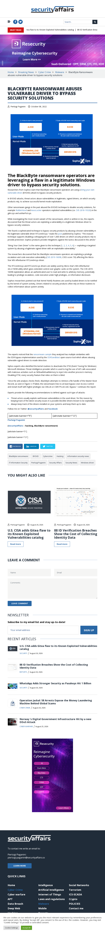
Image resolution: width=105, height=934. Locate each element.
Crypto (73, 899)
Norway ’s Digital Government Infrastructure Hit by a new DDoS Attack (55, 720)
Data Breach (15, 903)
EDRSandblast (53, 357)
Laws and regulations (51, 899)
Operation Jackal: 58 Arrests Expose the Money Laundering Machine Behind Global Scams (56, 702)
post (60, 233)
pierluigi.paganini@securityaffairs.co (26, 857)
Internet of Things (49, 894)
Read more (15, 544)
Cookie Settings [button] (11, 927)
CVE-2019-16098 (54, 257)
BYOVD (36, 456)
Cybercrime (47, 456)
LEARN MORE (19, 865)
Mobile (42, 908)
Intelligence (45, 885)
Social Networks (79, 885)
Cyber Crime (44, 72)
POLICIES (74, 903)
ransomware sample (42, 354)
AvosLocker (36, 210)
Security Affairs (55, 462)
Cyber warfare (26, 726)
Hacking (60, 456)
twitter (49, 446)
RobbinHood (21, 210)
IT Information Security (18, 462)
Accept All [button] (26, 927)
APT (10, 899)
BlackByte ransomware (18, 456)
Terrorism (75, 889)
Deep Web (14, 908)
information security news (78, 456)
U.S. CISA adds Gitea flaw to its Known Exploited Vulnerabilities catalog (37, 29)
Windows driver (87, 462)
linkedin (33, 446)
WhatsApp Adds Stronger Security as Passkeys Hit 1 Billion (55, 683)
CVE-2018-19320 (83, 210)
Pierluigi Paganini (18, 106)
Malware (59, 72)
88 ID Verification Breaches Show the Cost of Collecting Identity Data (75, 534)
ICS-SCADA (75, 894)
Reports (23, 672)
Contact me (76, 908)
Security (23, 653)
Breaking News (26, 72)
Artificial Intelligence (51, 889)
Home (11, 72)
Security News (71, 462)
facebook (17, 446)
